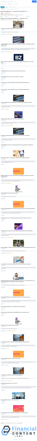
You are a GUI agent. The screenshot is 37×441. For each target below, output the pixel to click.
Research (27, 16)
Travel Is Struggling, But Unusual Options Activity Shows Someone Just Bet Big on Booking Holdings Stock (18, 44)
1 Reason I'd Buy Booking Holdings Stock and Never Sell (11, 28)
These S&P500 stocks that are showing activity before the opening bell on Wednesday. (17, 144)
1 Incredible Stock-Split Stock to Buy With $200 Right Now (12, 374)
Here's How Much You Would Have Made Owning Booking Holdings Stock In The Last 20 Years (17, 62)
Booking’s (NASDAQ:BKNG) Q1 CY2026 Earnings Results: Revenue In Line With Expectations (18, 208)
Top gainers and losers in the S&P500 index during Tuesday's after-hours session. (16, 217)
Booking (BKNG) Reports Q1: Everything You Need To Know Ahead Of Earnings (15, 297)
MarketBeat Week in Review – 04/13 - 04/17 (9, 383)
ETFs (10, 7)
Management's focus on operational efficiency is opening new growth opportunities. (15, 378)
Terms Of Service (27, 433)
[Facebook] (17, 436)
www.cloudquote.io (25, 431)
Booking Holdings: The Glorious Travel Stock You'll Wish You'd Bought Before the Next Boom (18, 247)
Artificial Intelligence (10, 34)
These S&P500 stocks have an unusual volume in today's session (13, 70)
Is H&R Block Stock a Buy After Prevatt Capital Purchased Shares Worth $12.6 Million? (17, 230)
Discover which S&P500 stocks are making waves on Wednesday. (13, 306)
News (17, 16)
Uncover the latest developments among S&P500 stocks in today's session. (15, 312)
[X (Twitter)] (15, 436)
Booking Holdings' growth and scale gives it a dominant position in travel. (13, 250)
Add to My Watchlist (20, 14)
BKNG (25, 11)
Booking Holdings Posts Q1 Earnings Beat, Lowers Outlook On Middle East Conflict (16, 102)
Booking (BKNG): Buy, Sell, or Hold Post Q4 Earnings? (11, 358)
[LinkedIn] (20, 436)
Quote (6, 16)
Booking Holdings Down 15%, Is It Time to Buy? (10, 399)
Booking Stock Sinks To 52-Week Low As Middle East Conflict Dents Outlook (15, 157)
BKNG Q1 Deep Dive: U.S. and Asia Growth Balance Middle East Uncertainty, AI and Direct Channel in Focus (17, 176)
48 (17, 19)
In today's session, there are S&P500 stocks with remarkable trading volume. (15, 82)
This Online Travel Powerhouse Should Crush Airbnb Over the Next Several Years (16, 264)
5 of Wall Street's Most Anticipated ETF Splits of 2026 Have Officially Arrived (15, 341)
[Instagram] (22, 436)
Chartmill (3, 85)
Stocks (7, 7)
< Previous (2, 19)
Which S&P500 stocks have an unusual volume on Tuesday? (12, 76)
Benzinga (3, 68)
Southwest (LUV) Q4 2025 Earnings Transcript (10, 325)
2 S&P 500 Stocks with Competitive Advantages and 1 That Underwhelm (14, 412)
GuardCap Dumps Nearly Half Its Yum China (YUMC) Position (12, 118)
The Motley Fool (3, 34)
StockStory (3, 183)
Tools (14, 7)
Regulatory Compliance (10, 125)
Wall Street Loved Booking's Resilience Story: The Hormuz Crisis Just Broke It (15, 135)
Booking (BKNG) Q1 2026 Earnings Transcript (10, 193)
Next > (21, 19)
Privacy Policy (21, 433)
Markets (3, 7)
